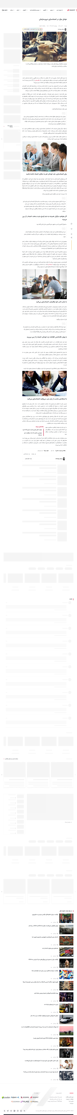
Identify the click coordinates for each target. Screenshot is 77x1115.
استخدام (50, 264)
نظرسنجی (37, 80)
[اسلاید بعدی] (2, 139)
